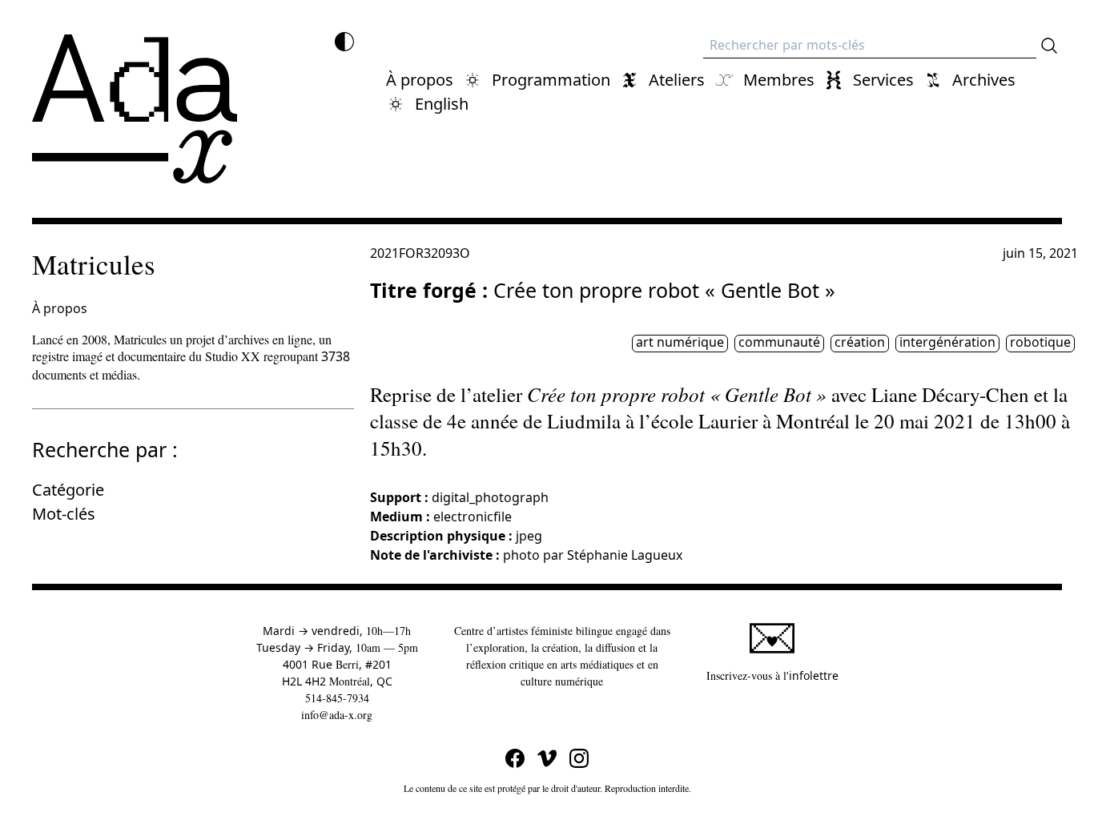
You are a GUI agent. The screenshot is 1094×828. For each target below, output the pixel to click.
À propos (419, 79)
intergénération (947, 343)
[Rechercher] (1049, 45)
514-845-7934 (337, 697)
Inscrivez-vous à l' (772, 675)
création (860, 343)
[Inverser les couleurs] (344, 41)
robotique (1040, 343)
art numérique (680, 343)
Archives (984, 79)
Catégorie (68, 489)
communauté (779, 343)
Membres (778, 79)
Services (883, 79)
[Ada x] (134, 109)
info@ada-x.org (336, 714)
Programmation (551, 79)
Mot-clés (63, 514)
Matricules (93, 264)
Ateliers (677, 79)
